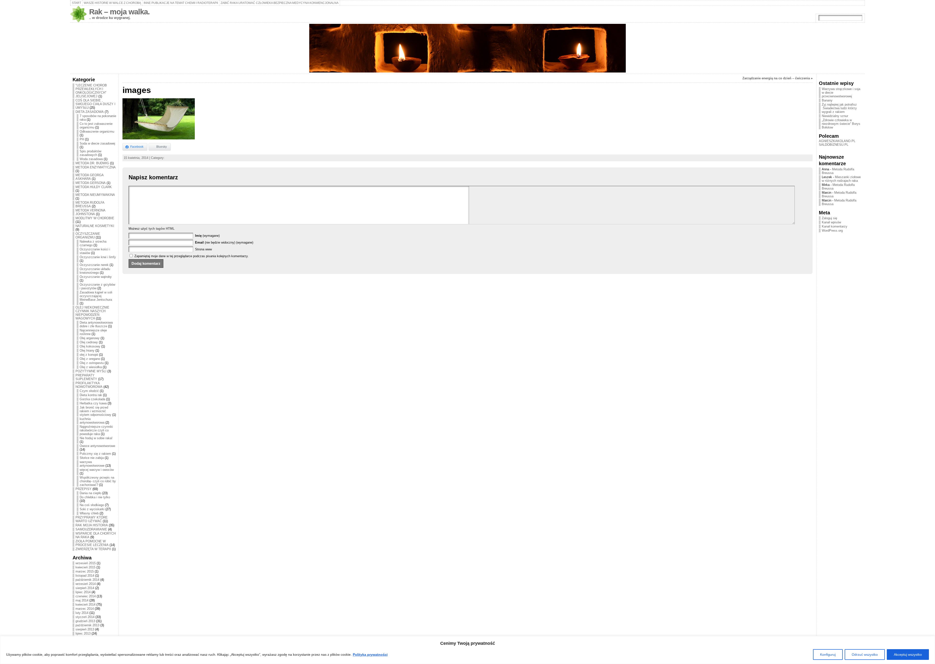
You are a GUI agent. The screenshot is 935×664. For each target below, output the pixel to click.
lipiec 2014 (83, 592)
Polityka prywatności (370, 654)
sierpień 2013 (84, 629)
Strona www (203, 249)
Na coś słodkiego (92, 505)
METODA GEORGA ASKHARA (89, 177)
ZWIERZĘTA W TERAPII (93, 549)
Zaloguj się (829, 218)
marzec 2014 (84, 608)
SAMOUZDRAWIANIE (91, 529)
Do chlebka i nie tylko (95, 497)
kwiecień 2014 (85, 604)
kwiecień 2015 (85, 567)
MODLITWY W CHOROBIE (94, 218)
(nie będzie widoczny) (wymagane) (224, 242)
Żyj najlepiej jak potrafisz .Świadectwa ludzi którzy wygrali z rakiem (839, 108)
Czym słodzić (89, 391)
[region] (467, 650)
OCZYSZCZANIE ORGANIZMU (87, 235)
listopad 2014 (84, 575)
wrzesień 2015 (85, 563)
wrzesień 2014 (85, 584)
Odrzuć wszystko (865, 654)
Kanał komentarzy (834, 226)
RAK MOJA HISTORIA (91, 525)
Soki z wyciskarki (92, 509)
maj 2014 (81, 600)
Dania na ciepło (90, 493)
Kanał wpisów (831, 222)
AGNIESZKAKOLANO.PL (837, 141)
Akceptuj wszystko (908, 654)
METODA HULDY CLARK (93, 187)
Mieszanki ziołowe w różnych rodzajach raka (841, 178)
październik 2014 (87, 580)
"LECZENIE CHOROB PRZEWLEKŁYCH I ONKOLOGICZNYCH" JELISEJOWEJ (91, 90)
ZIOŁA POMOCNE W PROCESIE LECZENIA (92, 543)
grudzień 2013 (85, 621)
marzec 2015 (84, 571)
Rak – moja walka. (119, 12)
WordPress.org (832, 230)
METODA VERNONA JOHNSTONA (90, 212)
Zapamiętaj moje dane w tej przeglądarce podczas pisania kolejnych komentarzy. (191, 256)
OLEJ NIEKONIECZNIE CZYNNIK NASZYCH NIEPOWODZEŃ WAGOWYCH (92, 313)
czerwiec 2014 (85, 596)
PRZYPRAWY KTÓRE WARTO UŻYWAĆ (91, 519)
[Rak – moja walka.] (467, 48)
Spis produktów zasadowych (90, 153)
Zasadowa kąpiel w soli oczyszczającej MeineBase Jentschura (96, 296)
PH (82, 139)
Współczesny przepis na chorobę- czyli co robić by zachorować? (98, 481)
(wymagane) (207, 235)
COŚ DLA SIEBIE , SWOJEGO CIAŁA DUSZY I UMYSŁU (95, 104)
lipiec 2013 (83, 633)
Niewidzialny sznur (835, 116)
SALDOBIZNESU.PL (833, 144)
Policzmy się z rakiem (95, 453)
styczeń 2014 (84, 617)
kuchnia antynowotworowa (92, 420)
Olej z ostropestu (92, 363)
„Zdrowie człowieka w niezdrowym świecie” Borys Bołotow (841, 123)
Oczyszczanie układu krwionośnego (95, 270)
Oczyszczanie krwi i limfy (98, 257)
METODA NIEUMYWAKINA (95, 195)
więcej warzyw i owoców (97, 470)
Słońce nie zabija (92, 458)
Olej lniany (87, 350)
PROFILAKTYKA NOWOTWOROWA (89, 385)
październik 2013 (87, 625)
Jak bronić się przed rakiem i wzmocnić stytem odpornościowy (95, 411)
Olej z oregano (90, 359)
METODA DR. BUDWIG (92, 163)
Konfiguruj (828, 654)
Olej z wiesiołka (91, 367)
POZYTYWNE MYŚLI (90, 371)
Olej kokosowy (90, 346)
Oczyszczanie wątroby (96, 277)
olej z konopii (89, 354)
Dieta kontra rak (91, 395)
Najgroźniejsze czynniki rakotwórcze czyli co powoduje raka (96, 430)
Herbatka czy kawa (93, 403)
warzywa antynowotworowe (92, 463)
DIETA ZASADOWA (89, 112)
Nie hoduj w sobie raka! (96, 438)
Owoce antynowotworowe (97, 446)
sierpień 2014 (84, 588)
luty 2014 (81, 613)
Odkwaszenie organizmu (97, 131)
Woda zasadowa (91, 159)
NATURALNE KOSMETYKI (94, 226)
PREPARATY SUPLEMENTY (86, 377)
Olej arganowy (90, 338)
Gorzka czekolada (92, 399)
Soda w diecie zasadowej (97, 143)
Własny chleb (89, 513)
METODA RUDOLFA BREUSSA (89, 204)
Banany (827, 100)
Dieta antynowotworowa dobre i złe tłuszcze (96, 324)
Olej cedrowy (89, 342)
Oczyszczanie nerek (94, 265)
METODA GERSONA (90, 183)
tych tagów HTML (162, 228)
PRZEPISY (83, 489)
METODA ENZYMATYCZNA (95, 167)
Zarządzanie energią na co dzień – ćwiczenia (776, 78)
